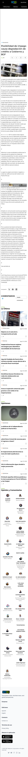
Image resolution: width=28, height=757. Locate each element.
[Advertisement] (14, 23)
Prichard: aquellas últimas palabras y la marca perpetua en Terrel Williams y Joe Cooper (14, 479)
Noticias (15, 6)
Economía (24, 6)
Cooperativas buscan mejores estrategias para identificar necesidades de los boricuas (11, 346)
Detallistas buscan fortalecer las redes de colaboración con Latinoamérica (12, 376)
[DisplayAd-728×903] (14, 185)
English (4, 713)
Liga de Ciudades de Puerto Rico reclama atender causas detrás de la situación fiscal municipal (13, 361)
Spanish (4, 710)
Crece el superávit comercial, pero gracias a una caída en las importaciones (12, 391)
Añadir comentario (20, 298)
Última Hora (6, 6)
